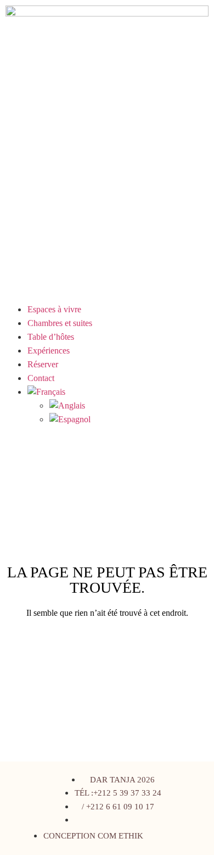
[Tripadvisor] (178, 835)
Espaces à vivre (54, 309)
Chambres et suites (59, 323)
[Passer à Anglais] (129, 405)
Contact (40, 378)
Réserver (42, 364)
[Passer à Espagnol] (129, 419)
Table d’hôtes (50, 336)
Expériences (48, 350)
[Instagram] (157, 835)
